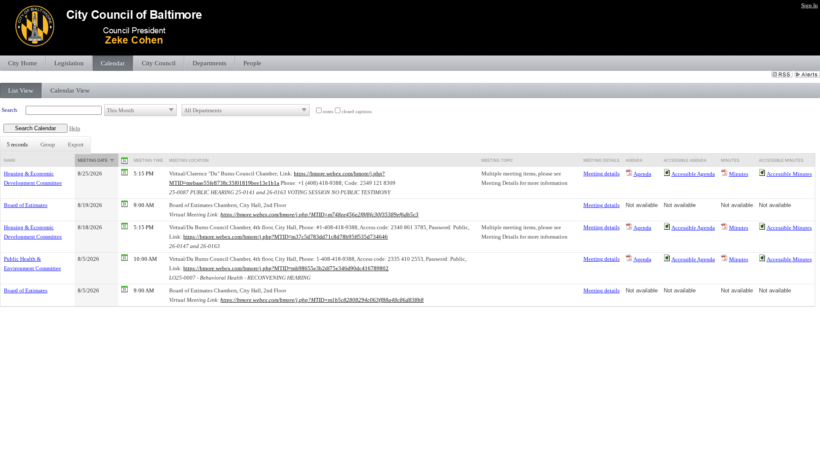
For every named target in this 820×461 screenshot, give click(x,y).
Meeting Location (189, 160)
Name (9, 160)
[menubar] (45, 144)
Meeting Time (148, 160)
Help (74, 128)
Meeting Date (93, 160)
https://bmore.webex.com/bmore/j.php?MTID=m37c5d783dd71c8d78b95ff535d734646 (285, 236)
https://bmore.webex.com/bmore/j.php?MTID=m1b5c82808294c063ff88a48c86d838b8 (322, 300)
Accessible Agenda (693, 174)
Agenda (642, 174)
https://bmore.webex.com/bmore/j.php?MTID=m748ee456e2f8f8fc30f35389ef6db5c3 (319, 214)
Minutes (738, 174)
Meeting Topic (497, 160)
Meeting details (601, 173)
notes (328, 111)
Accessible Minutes (789, 174)
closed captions (357, 111)
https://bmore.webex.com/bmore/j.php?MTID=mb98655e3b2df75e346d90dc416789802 (286, 268)
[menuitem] (17, 145)
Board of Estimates (25, 205)
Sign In (809, 5)
